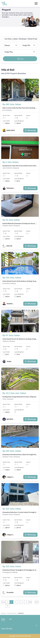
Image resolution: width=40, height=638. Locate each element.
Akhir (36, 602)
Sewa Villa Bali (6, 629)
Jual (10, 619)
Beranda (3, 613)
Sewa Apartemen (12, 613)
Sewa (3, 619)
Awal (3, 602)
